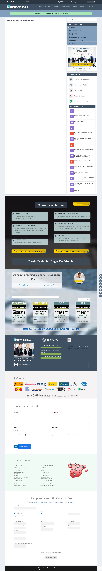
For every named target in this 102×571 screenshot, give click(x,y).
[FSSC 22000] (72, 145)
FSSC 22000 (77, 144)
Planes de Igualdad (79, 121)
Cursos (75, 6)
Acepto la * (66, 435)
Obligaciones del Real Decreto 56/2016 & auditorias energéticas (84, 178)
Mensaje (15, 536)
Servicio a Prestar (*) (18, 505)
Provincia (55, 427)
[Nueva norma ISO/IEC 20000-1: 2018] (72, 128)
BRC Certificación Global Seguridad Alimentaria (82, 139)
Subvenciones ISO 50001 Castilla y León (83, 166)
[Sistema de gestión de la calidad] (72, 116)
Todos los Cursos (17, 297)
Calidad (25, 297)
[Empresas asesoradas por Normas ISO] (51, 397)
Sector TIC (42, 297)
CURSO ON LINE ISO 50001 (39, 318)
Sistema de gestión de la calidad (22, 1)
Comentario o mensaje (20, 435)
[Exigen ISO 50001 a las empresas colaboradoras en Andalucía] (72, 156)
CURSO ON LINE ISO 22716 (18, 318)
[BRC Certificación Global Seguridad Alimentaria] (72, 139)
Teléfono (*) (16, 530)
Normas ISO (47, 6)
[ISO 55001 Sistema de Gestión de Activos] (72, 162)
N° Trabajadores (71, 521)
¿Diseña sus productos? (46, 511)
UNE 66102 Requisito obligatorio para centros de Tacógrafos (83, 150)
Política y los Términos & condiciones (68, 435)
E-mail (54, 420)
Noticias (82, 6)
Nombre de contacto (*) (19, 521)
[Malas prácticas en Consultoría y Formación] (72, 173)
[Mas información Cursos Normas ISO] (79, 278)
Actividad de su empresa (73, 511)
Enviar (16, 446)
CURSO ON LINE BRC (61, 318)
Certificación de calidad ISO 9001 (82, 110)
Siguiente (87, 299)
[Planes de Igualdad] (72, 122)
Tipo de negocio (17, 511)
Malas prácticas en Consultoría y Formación (82, 172)
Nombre (16, 412)
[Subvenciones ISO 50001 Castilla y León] (72, 167)
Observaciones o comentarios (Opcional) (23, 543)
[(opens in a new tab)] (72, 178)
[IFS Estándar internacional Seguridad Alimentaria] (72, 133)
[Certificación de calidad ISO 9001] (72, 111)
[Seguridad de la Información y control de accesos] (72, 184)
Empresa (16, 420)
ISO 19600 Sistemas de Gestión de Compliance (82, 189)
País (15, 427)
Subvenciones (66, 6)
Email (45, 526)
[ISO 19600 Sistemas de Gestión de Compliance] (72, 190)
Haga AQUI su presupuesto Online (51, 13)
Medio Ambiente (33, 297)
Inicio (40, 6)
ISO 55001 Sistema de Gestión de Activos (84, 160)
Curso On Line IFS (82, 318)
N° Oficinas (70, 525)
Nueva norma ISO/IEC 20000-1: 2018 (82, 127)
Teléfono (55, 412)
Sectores (55, 6)
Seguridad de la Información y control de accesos (83, 184)
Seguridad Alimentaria (52, 297)
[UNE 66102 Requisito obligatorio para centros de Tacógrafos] (72, 150)
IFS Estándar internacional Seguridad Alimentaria (83, 133)
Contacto (91, 6)
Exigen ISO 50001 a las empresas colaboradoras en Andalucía (82, 156)
